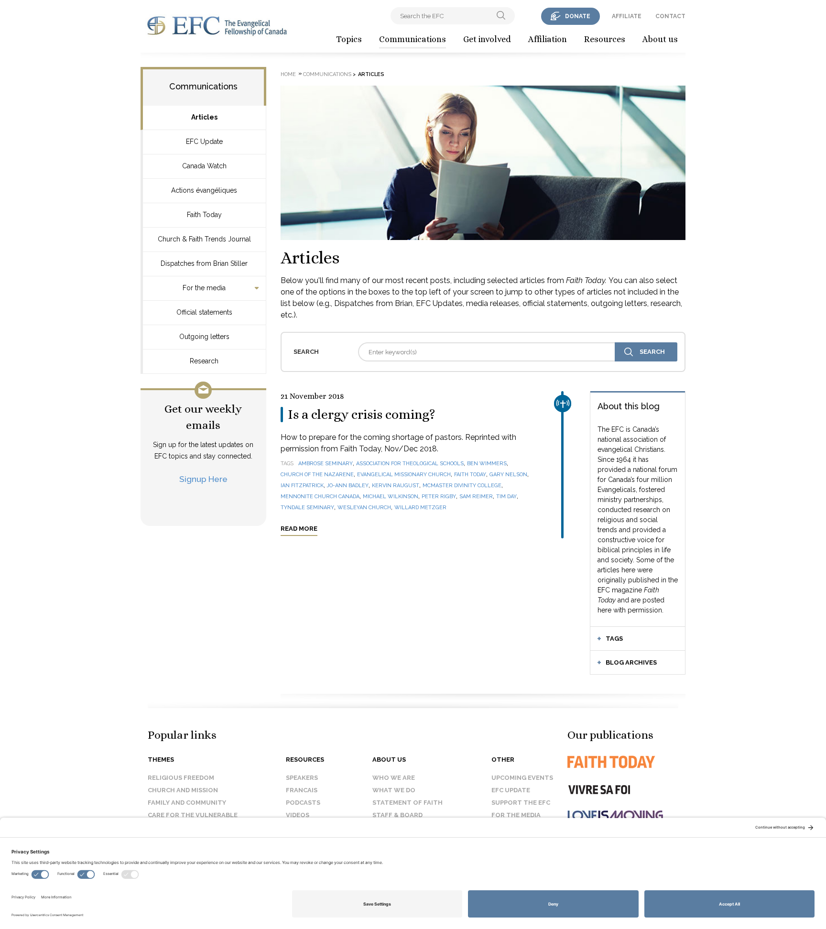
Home (288, 74)
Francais (301, 790)
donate (577, 16)
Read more (299, 528)
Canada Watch (204, 166)
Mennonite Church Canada (320, 496)
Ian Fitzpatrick (302, 485)
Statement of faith (407, 802)
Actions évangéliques (204, 190)
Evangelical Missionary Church (404, 474)
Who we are (393, 777)
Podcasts (303, 802)
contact (670, 16)
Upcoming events (522, 777)
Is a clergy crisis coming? (361, 414)
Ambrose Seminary (325, 463)
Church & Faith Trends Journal (204, 239)
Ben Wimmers (487, 463)
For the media (204, 288)
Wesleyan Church (364, 507)
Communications (412, 39)
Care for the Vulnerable (193, 815)
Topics (349, 39)
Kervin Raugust (395, 485)
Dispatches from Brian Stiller (204, 263)
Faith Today (204, 215)
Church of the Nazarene (317, 474)
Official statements (204, 312)
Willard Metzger (420, 507)
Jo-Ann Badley (348, 485)
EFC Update (204, 141)
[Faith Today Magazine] (630, 761)
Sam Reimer (476, 496)
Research (204, 361)
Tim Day (506, 496)
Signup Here (203, 479)
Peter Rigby (439, 496)
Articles (204, 117)
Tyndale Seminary (307, 507)
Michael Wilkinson (390, 496)
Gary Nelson (508, 474)
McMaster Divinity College (462, 485)
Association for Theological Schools (410, 463)
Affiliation (547, 39)
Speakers (302, 777)
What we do (393, 790)
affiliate (626, 16)
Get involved (487, 39)
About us (660, 39)
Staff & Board (397, 815)
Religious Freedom (181, 777)
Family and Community (187, 802)
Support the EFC (520, 802)
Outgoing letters (204, 336)
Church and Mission (183, 790)
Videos (297, 815)
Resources (604, 39)
